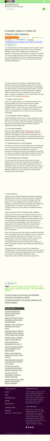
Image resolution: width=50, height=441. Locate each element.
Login (6, 394)
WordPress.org (9, 403)
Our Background (10, 397)
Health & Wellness (12, 37)
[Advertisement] (25, 20)
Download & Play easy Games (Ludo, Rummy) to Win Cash (24, 42)
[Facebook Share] (6, 45)
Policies (7, 400)
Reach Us (8, 410)
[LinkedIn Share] (12, 45)
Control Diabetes (16, 286)
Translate (31, 39)
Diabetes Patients (31, 286)
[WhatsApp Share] (15, 45)
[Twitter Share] (9, 45)
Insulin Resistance (22, 288)
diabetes (30, 131)
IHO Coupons (25, 96)
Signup (7, 391)
